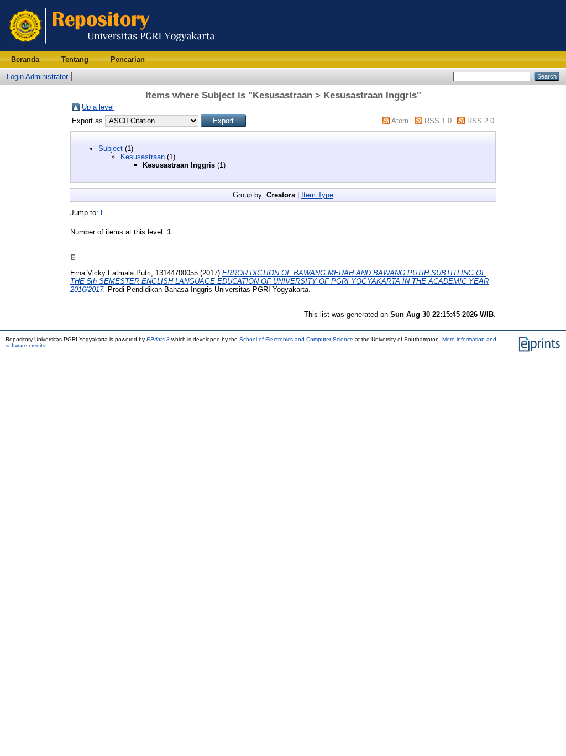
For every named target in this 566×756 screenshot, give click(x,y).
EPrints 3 (158, 339)
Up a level (98, 107)
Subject (110, 148)
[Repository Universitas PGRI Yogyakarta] (112, 49)
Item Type (317, 195)
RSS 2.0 (480, 121)
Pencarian (128, 59)
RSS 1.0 (438, 121)
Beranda (25, 59)
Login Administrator (37, 76)
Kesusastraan (142, 157)
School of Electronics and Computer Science (296, 339)
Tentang (74, 59)
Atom (399, 121)
